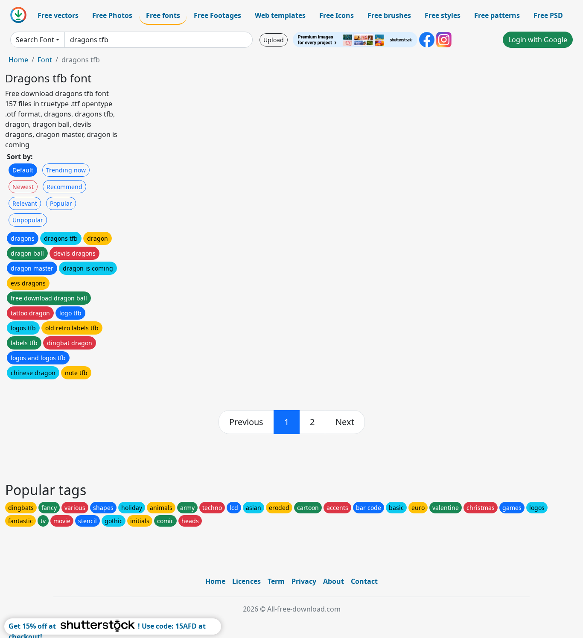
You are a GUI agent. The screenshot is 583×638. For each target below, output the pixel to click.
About (333, 581)
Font (45, 59)
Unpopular (27, 220)
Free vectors (58, 15)
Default (22, 170)
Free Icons (336, 15)
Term (276, 581)
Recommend (64, 187)
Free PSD (548, 15)
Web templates (280, 15)
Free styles (443, 15)
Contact (364, 581)
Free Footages (217, 15)
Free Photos (112, 15)
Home (18, 59)
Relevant (24, 203)
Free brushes (389, 15)
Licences (246, 581)
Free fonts (163, 15)
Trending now (66, 170)
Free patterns (497, 15)
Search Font (35, 39)
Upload (273, 40)
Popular (61, 203)
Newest (23, 187)
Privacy (304, 581)
